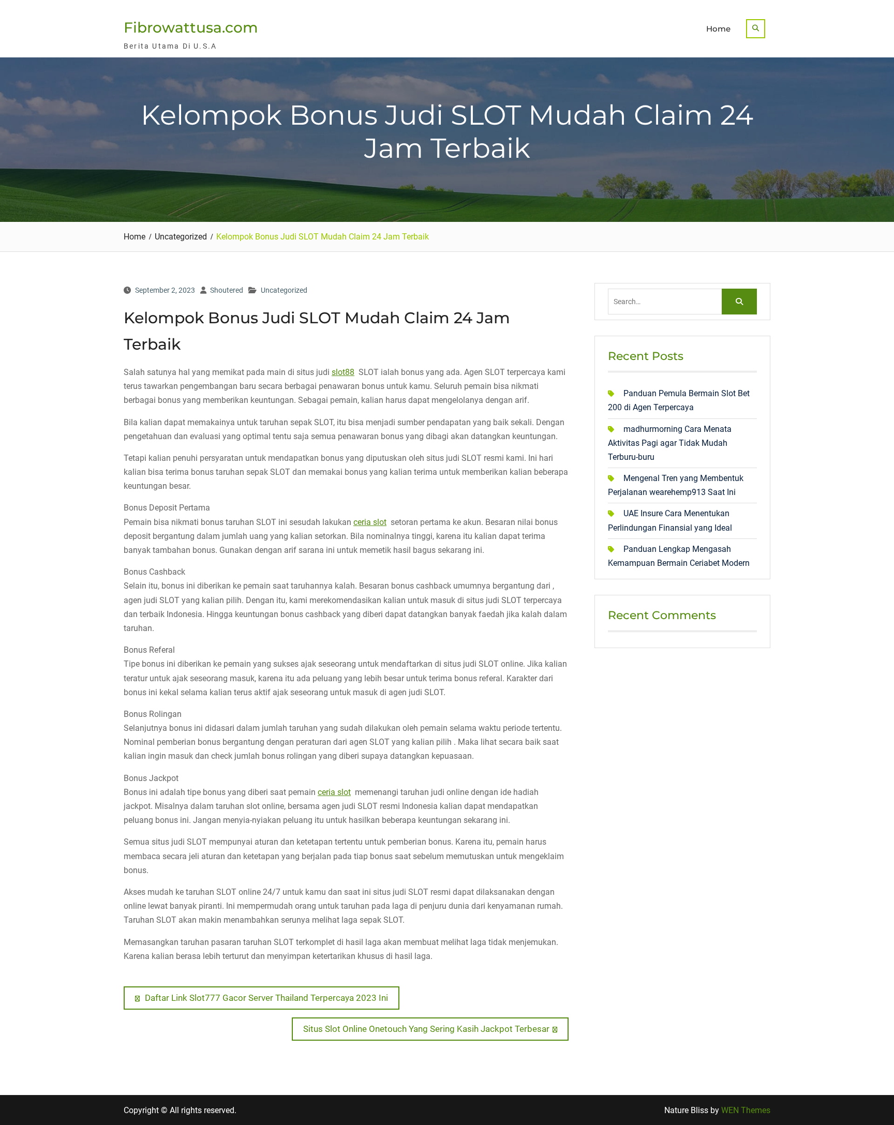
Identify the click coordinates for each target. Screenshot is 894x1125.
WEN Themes (745, 1110)
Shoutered (226, 290)
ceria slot (369, 522)
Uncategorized (284, 290)
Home (718, 29)
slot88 (343, 372)
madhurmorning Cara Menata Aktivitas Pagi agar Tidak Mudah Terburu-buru (670, 443)
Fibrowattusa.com (191, 27)
